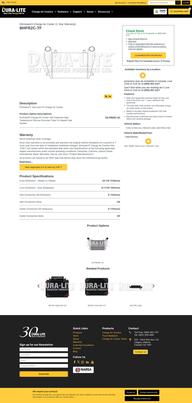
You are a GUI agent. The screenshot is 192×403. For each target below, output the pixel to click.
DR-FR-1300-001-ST (57, 305)
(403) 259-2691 (146, 335)
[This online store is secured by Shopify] (160, 11)
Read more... (26, 161)
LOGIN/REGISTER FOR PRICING (148, 55)
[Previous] (38, 288)
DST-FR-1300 (136, 305)
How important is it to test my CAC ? (43, 167)
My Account (120, 3)
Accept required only (148, 392)
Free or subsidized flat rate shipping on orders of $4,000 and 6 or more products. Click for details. (147, 46)
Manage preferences (142, 399)
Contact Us (140, 352)
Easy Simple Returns (137, 39)
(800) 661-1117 (152, 83)
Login (186, 3)
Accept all (131, 392)
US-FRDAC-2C (112, 117)
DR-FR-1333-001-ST (97, 305)
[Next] (153, 288)
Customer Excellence (137, 3)
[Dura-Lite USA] (14, 11)
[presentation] (164, 3)
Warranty (132, 41)
